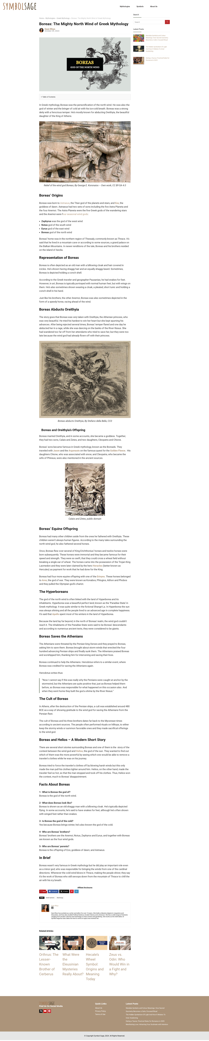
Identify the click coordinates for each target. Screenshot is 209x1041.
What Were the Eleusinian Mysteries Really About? (72, 964)
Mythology (60, 898)
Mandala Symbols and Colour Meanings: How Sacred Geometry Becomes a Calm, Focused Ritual (157, 38)
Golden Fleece (117, 450)
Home (41, 18)
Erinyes (101, 576)
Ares (44, 580)
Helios (79, 751)
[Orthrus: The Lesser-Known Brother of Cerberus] (50, 937)
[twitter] (41, 1011)
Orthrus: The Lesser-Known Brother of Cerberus (48, 964)
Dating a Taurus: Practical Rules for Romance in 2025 (145, 1021)
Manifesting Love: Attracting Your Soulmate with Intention (147, 1024)
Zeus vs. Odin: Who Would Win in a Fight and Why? (119, 964)
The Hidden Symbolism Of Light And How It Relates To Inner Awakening (156, 49)
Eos (117, 203)
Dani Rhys (50, 29)
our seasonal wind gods (75, 214)
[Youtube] (45, 1011)
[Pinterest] (49, 1011)
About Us (153, 6)
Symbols (140, 6)
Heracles (97, 565)
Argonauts (74, 450)
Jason (56, 450)
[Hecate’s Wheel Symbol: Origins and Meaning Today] (96, 937)
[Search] (167, 22)
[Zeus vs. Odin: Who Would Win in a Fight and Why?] (120, 937)
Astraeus (65, 203)
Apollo (55, 614)
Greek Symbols (50, 898)
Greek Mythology (63, 18)
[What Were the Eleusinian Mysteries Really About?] (73, 937)
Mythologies (125, 6)
